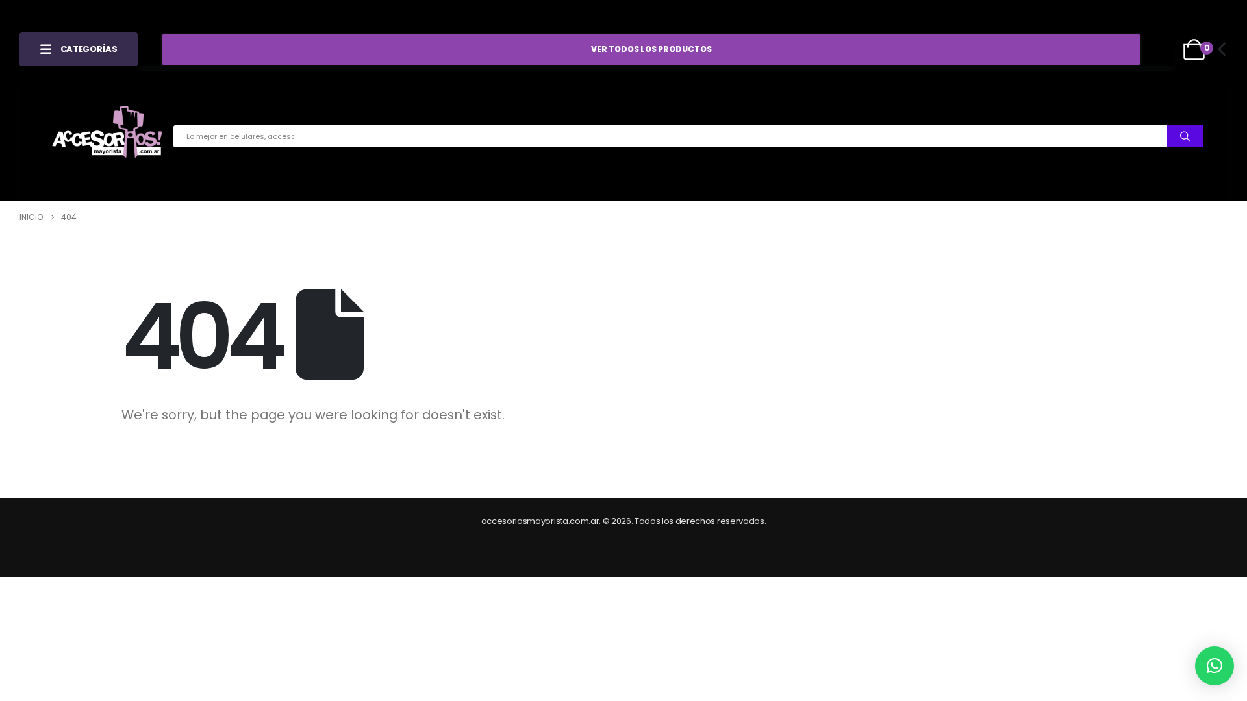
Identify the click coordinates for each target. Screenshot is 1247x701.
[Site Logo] (107, 136)
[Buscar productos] (1185, 136)
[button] (1214, 665)
